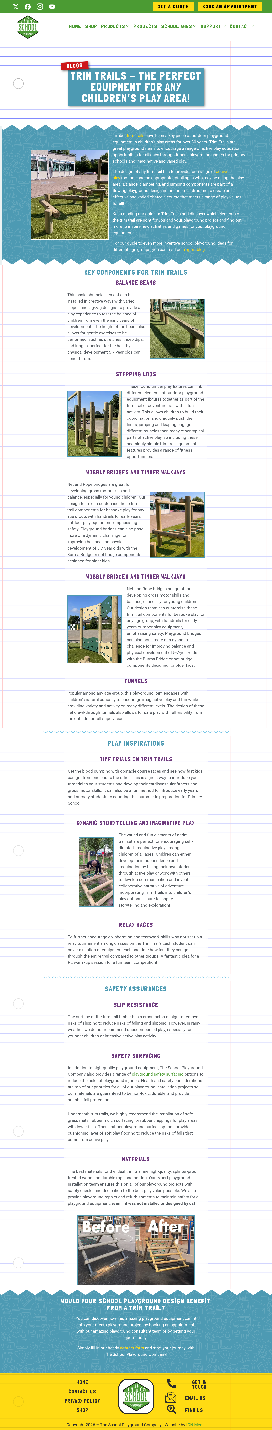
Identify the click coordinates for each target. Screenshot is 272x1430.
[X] (15, 6)
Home (75, 26)
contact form (132, 1348)
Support (211, 26)
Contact (240, 26)
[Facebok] (27, 6)
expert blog (194, 249)
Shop (91, 26)
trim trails (135, 135)
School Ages (176, 26)
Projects (145, 26)
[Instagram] (39, 6)
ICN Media (195, 1424)
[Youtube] (52, 6)
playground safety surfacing (158, 1074)
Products (113, 26)
